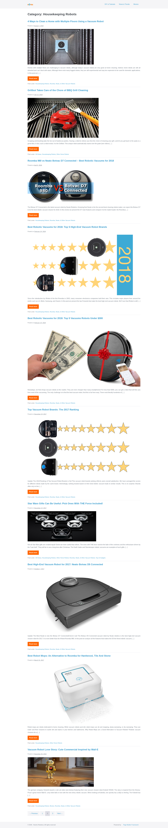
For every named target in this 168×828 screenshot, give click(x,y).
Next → (60, 813)
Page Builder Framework (131, 825)
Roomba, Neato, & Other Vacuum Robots (62, 83)
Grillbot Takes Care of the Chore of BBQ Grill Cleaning (58, 90)
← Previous (34, 813)
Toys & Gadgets (100, 558)
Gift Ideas (38, 154)
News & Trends (124, 4)
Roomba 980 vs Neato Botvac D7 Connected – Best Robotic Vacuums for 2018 (71, 160)
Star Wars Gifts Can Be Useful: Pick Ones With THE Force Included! (65, 503)
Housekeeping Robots (42, 83)
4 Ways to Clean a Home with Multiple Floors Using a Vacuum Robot (66, 21)
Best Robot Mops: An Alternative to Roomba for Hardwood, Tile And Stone (69, 655)
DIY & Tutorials (110, 4)
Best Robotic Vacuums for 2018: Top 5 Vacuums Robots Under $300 (65, 318)
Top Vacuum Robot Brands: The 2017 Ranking (53, 409)
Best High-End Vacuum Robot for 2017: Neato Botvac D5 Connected (65, 564)
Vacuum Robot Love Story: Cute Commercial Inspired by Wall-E (63, 749)
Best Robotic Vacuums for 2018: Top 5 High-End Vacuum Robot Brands (67, 227)
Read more (34, 79)
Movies (135, 4)
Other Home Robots (62, 154)
